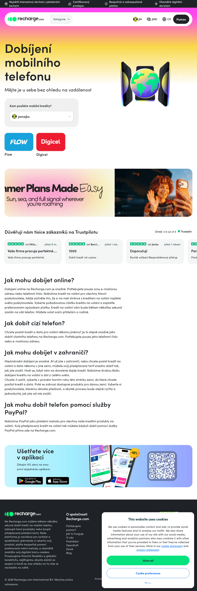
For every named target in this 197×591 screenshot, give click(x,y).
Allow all (148, 560)
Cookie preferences (148, 573)
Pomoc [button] (181, 19)
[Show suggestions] (69, 116)
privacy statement (148, 550)
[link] (30, 481)
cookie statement (172, 546)
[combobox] (41, 116)
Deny (148, 583)
